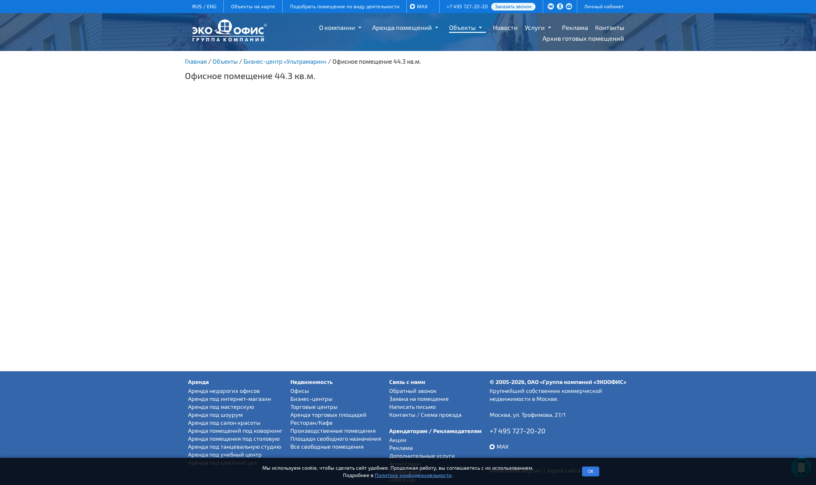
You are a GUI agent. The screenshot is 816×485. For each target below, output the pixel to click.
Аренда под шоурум (215, 414)
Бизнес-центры (311, 398)
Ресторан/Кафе (311, 422)
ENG (211, 6)
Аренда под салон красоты (224, 422)
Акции (397, 439)
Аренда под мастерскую (221, 406)
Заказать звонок (513, 6)
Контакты (609, 27)
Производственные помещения (333, 430)
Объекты (462, 27)
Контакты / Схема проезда (425, 414)
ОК (591, 471)
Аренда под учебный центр (225, 454)
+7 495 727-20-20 (467, 6)
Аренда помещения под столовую (234, 438)
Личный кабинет (604, 6)
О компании (337, 27)
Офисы (299, 390)
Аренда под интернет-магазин (229, 398)
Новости (505, 27)
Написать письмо (412, 406)
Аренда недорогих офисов (224, 390)
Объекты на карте (253, 6)
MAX (422, 6)
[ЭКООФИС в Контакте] (550, 7)
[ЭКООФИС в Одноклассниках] (560, 7)
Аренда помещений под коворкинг (235, 430)
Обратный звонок (413, 390)
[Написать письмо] (569, 7)
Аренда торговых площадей (328, 414)
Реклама (575, 27)
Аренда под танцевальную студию (234, 446)
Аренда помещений (402, 27)
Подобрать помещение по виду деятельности (344, 6)
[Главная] (229, 39)
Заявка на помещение (419, 398)
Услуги (535, 27)
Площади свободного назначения (335, 438)
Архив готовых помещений (583, 38)
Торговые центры (314, 406)
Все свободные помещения (327, 446)
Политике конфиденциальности (413, 475)
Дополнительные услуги (422, 455)
